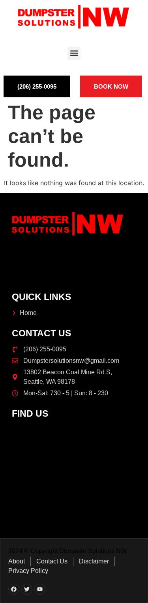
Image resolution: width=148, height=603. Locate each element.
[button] (74, 53)
